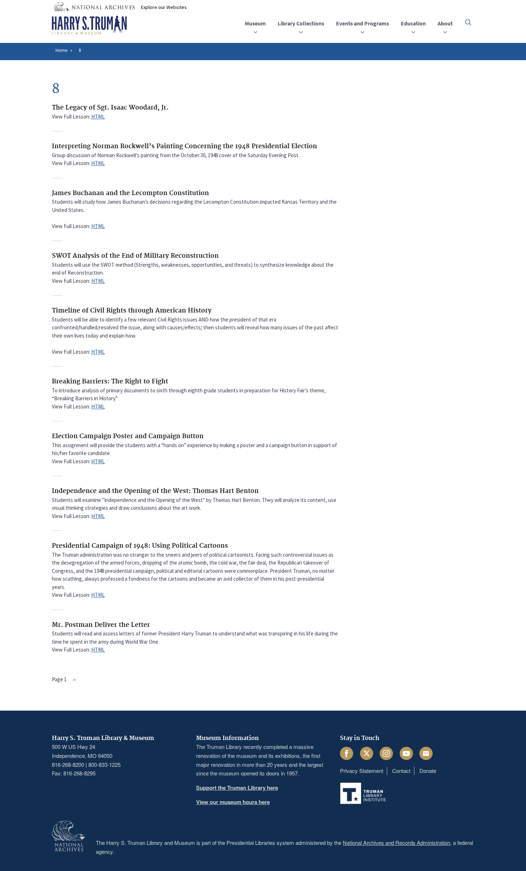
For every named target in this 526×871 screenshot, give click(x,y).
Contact (401, 770)
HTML (98, 116)
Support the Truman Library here (237, 788)
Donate (427, 770)
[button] (468, 22)
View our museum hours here (233, 802)
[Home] (89, 25)
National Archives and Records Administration (396, 842)
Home (61, 50)
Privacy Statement (361, 770)
